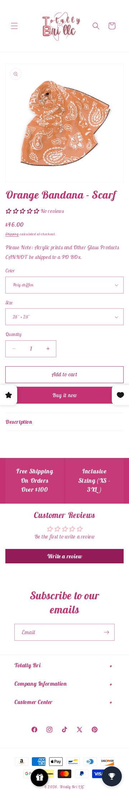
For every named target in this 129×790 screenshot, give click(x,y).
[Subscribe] (106, 632)
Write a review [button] (64, 556)
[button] (14, 26)
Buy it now (64, 395)
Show (39, 777)
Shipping (12, 234)
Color (10, 271)
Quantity (13, 334)
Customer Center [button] (33, 701)
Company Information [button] (40, 683)
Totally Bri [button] (27, 665)
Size (9, 303)
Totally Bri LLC (72, 786)
